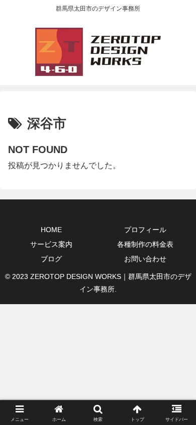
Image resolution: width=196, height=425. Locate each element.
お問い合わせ (145, 259)
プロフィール (145, 230)
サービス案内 (51, 244)
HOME (51, 230)
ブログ (51, 259)
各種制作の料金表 (145, 244)
